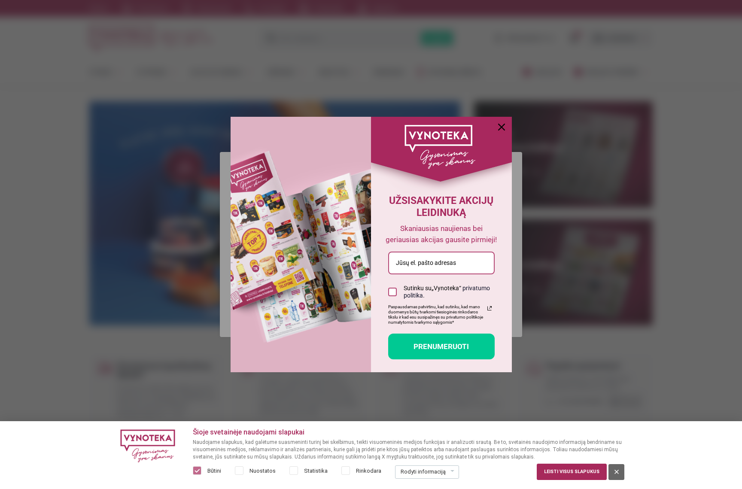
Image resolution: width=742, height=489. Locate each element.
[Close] (501, 127)
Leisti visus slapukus (571, 471)
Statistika (316, 471)
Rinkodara (368, 471)
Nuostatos (262, 471)
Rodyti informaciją (423, 471)
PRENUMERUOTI (441, 346)
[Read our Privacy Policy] (489, 308)
